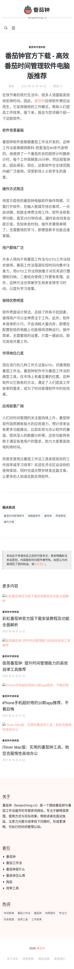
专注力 (63, 913)
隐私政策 (44, 958)
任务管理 (9, 919)
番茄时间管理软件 (14, 515)
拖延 (9, 882)
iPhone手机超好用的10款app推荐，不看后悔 (35, 706)
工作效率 (36, 919)
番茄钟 (39, 101)
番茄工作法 (14, 863)
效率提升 (50, 913)
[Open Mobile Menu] (13, 28)
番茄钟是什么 (15, 869)
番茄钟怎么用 (15, 875)
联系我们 (39, 564)
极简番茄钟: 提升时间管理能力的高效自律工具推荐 (35, 666)
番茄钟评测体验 (37, 47)
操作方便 (9, 521)
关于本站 (12, 958)
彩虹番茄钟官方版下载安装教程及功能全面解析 (35, 621)
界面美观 (60, 515)
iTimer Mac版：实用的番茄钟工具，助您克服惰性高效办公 (35, 750)
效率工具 (12, 888)
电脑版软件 (34, 515)
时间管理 (9, 913)
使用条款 (28, 958)
